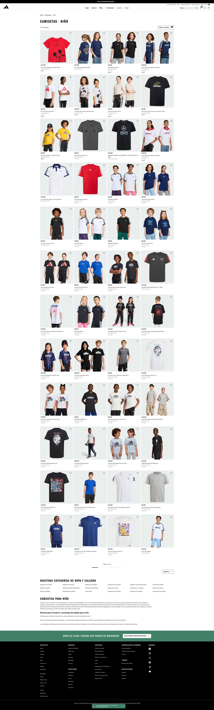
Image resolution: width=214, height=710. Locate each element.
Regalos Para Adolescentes (138, 584)
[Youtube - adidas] (161, 671)
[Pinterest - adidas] (161, 662)
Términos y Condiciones (80, 703)
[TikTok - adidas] (161, 667)
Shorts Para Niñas (158, 584)
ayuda (178, 4)
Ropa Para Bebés (45, 591)
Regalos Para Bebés (91, 584)
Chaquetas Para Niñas (114, 584)
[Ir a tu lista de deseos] (205, 8)
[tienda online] (6, 7)
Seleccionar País (123, 703)
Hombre (94, 8)
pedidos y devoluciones (186, 4)
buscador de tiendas (170, 4)
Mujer (87, 8)
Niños (101, 8)
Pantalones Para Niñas (137, 588)
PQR (139, 703)
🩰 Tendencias (109, 8)
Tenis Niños (88, 591)
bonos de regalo (195, 4)
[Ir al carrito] (209, 8)
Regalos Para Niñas (68, 584)
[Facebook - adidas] (161, 649)
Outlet (127, 8)
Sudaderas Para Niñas (114, 591)
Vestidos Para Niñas (46, 584)
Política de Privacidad (112, 703)
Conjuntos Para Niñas (91, 588)
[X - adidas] (161, 658)
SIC (136, 703)
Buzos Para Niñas (158, 588)
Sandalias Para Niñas (69, 591)
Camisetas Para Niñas (159, 591)
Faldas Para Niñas (113, 588)
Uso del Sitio (131, 703)
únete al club (203, 4)
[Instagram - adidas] (161, 653)
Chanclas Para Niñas (136, 591)
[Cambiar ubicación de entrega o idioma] (209, 4)
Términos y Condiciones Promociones (96, 703)
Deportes (119, 8)
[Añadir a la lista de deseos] (70, 33)
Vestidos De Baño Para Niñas (71, 588)
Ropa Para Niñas (45, 588)
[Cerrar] (94, 706)
